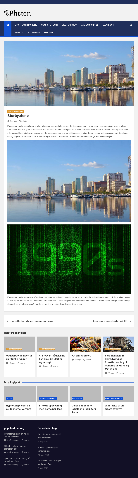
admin (24, 121)
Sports (19, 32)
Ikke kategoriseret (15, 111)
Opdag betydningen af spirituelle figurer (19, 357)
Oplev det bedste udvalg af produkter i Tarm (84, 409)
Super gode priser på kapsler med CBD (110, 321)
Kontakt (48, 32)
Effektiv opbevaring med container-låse (50, 407)
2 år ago (78, 360)
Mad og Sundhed (90, 25)
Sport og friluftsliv (26, 25)
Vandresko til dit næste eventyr (114, 407)
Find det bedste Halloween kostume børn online (32, 321)
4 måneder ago (13, 440)
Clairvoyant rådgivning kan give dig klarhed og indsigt (52, 359)
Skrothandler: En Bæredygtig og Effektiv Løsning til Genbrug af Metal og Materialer (117, 362)
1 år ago (12, 363)
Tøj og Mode (33, 32)
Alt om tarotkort (81, 355)
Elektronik (108, 25)
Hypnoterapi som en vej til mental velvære (18, 407)
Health (9, 399)
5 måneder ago (13, 465)
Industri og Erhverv (48, 399)
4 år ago (13, 121)
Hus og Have (77, 399)
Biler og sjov (69, 25)
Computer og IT (49, 25)
